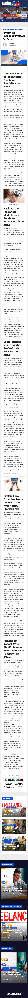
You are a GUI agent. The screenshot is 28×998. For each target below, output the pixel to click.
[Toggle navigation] (14, 20)
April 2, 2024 (8, 893)
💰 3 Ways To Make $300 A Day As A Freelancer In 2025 (12, 812)
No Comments (6, 979)
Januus (12, 29)
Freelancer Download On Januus (19, 785)
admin (12, 43)
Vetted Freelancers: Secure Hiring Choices (12, 973)
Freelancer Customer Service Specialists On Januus (9, 786)
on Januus (20, 90)
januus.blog (13, 11)
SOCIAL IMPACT (7, 841)
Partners (15, 839)
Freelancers (6, 29)
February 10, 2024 (9, 976)
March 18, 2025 (8, 935)
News (10, 839)
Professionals (13, 886)
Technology (18, 29)
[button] (25, 20)
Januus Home (15, 807)
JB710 (16, 814)
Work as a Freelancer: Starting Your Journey (12, 889)
